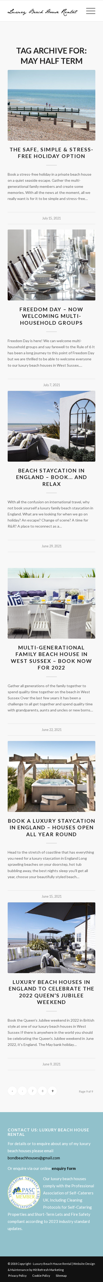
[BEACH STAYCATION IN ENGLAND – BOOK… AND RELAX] (51, 426)
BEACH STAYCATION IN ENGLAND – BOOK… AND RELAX (51, 477)
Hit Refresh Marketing (48, 1269)
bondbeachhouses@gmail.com (34, 1157)
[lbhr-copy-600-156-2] (43, 10)
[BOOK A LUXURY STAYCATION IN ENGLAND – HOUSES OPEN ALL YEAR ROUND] (51, 776)
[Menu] (88, 10)
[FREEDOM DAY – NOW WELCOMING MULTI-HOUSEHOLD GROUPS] (51, 264)
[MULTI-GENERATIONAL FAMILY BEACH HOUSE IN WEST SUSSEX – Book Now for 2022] (51, 603)
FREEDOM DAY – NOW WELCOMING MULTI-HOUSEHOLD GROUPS (51, 316)
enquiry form (64, 1168)
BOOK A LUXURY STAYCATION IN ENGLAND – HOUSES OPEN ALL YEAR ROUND (51, 827)
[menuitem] (88, 10)
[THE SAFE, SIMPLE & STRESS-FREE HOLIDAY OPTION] (51, 105)
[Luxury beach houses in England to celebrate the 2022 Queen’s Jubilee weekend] (51, 937)
